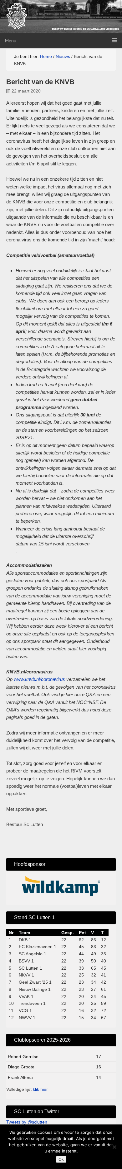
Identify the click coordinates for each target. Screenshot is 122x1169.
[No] (114, 1147)
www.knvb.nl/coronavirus (39, 679)
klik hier (40, 1089)
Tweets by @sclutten (26, 1121)
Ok (61, 1159)
